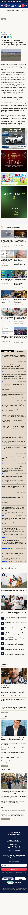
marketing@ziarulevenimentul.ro (14, 841)
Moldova (8, 828)
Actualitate (17, 10)
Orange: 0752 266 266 (14, 840)
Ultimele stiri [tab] (7, 351)
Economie (25, 828)
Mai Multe (5, 712)
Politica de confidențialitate (14, 850)
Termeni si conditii (14, 852)
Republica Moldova (16, 828)
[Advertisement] (16, 20)
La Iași (2, 828)
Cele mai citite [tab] (20, 351)
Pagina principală (10, 10)
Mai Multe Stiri (6, 819)
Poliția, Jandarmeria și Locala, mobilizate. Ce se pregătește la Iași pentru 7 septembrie (12, 1)
